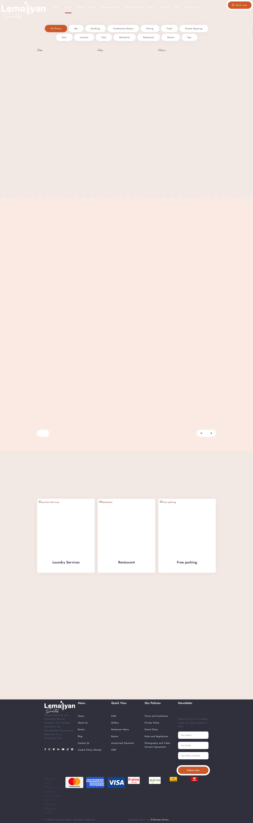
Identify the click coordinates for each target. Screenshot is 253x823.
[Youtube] (63, 749)
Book (52, 415)
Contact (165, 7)
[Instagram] (49, 749)
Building (95, 28)
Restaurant (148, 37)
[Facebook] (46, 749)
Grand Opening (193, 28)
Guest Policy (151, 729)
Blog (177, 7)
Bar (76, 28)
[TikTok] (68, 749)
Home (56, 7)
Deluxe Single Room (236, 399)
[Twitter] (54, 749)
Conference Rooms (123, 28)
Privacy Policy (152, 722)
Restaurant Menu (110, 7)
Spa (189, 37)
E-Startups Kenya (159, 819)
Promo (151, 7)
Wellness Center (133, 7)
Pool (104, 37)
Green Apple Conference (61, 399)
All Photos (56, 28)
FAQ (113, 716)
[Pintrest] (72, 749)
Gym (64, 37)
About (68, 7)
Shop (92, 7)
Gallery (115, 722)
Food (169, 28)
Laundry (84, 37)
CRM (113, 749)
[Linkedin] (58, 749)
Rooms (80, 7)
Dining (150, 28)
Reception (124, 37)
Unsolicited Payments (122, 743)
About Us (83, 722)
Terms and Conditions (156, 716)
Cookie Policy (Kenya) (89, 749)
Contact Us (83, 743)
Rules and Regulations (156, 736)
